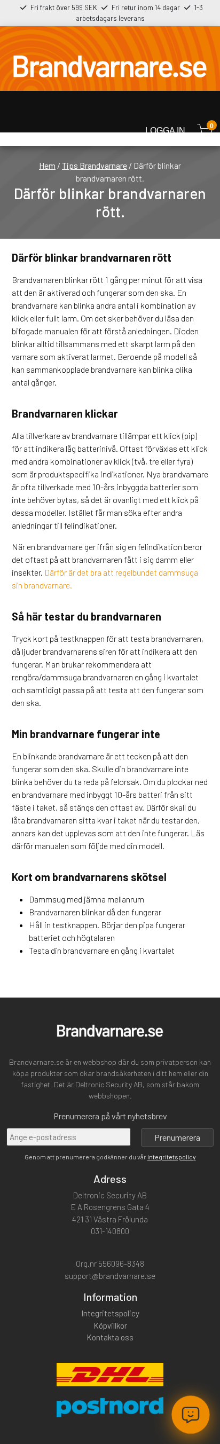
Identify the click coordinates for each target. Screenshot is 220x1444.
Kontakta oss (110, 1337)
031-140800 (110, 1231)
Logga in (165, 130)
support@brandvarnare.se (110, 1276)
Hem (47, 165)
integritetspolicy (171, 1156)
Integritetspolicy (110, 1313)
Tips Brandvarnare (94, 165)
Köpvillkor (110, 1325)
